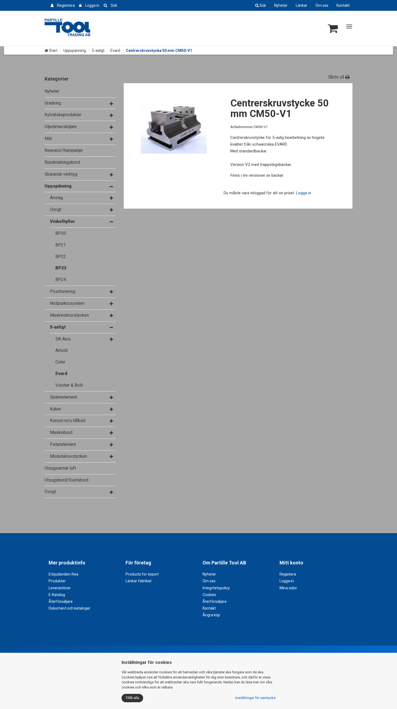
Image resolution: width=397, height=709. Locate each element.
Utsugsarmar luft (60, 468)
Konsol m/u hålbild (67, 420)
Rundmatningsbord (62, 162)
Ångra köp (211, 615)
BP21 (60, 245)
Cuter (60, 361)
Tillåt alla (132, 698)
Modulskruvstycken (68, 456)
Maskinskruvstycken (69, 315)
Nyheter (281, 5)
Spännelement (63, 397)
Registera (288, 574)
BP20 (60, 233)
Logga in (92, 5)
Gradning (53, 103)
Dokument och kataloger (69, 608)
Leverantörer (60, 588)
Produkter (57, 581)
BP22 (60, 256)
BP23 (60, 267)
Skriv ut (336, 77)
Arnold (61, 350)
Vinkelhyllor (62, 221)
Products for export (142, 574)
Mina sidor (288, 588)
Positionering (62, 291)
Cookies (209, 595)
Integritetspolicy (216, 588)
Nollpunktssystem (67, 303)
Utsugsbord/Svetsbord (66, 480)
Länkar (301, 5)
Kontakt (343, 5)
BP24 (60, 279)
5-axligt (98, 50)
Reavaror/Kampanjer (64, 150)
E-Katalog (57, 595)
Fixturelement (63, 444)
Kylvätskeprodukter (63, 114)
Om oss (321, 5)
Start (53, 50)
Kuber (55, 409)
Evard (115, 50)
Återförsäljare (61, 601)
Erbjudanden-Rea (63, 574)
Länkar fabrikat (139, 581)
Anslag (56, 197)
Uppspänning (74, 50)
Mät (48, 138)
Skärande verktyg (61, 174)
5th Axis (63, 339)
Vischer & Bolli (69, 385)
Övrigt (55, 209)
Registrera (66, 5)
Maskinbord (61, 432)
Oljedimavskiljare (61, 126)
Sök (114, 5)
